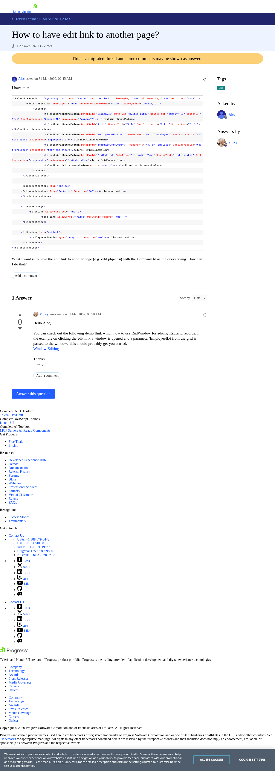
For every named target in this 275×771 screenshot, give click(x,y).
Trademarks (8, 739)
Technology (17, 671)
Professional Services (23, 487)
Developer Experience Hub (27, 460)
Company (15, 667)
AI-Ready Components (34, 430)
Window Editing (46, 348)
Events (13, 498)
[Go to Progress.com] (14, 652)
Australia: (36, 555)
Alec (21, 78)
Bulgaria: (35, 551)
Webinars (15, 483)
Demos (13, 464)
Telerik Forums (25, 19)
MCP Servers (9, 430)
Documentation (19, 468)
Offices (13, 690)
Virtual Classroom (21, 495)
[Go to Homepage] (35, 12)
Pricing (13, 445)
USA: (33, 539)
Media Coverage (20, 682)
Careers (14, 686)
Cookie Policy (62, 762)
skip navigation (22, 12)
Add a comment (26, 275)
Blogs (13, 479)
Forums (14, 475)
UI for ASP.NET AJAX (55, 19)
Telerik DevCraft (11, 415)
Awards (14, 674)
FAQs (13, 502)
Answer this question (33, 394)
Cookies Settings (252, 760)
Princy (44, 314)
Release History (19, 471)
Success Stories (19, 517)
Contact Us (16, 535)
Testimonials (17, 521)
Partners (14, 491)
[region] (137, 760)
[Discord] (19, 594)
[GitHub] (19, 590)
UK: (33, 543)
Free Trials (16, 441)
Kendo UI (7, 423)
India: (33, 547)
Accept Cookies (211, 760)
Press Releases (18, 678)
